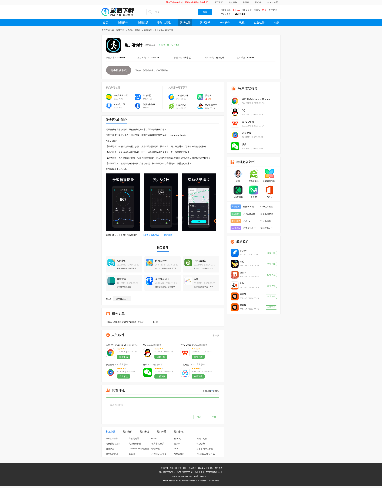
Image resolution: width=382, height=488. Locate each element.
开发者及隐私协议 (150, 235)
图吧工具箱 (202, 438)
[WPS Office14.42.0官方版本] (185, 352)
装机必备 (233, 2)
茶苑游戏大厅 (266, 228)
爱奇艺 (208, 95)
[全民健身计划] (148, 280)
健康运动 (148, 30)
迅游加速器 (238, 197)
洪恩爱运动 (161, 261)
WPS (176, 448)
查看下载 (123, 357)
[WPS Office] (235, 123)
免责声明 (164, 468)
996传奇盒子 (227, 14)
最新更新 (201, 468)
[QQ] (235, 112)
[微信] (235, 146)
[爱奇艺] (253, 190)
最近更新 (218, 2)
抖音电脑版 (265, 221)
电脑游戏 (142, 22)
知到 (242, 283)
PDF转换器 (272, 2)
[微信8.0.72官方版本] (147, 372)
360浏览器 (226, 10)
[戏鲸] (235, 264)
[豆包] (238, 173)
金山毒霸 (147, 95)
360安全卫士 (249, 214)
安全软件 (236, 214)
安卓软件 (185, 22)
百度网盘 (185, 364)
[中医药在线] (187, 261)
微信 (145, 364)
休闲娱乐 (236, 228)
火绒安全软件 (135, 443)
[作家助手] (235, 253)
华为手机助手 (157, 443)
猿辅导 (243, 294)
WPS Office (186, 345)
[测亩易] (235, 275)
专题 (276, 22)
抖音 (264, 10)
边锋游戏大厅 (249, 228)
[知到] (235, 285)
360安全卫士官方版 (251, 10)
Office (269, 197)
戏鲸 (242, 261)
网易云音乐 (179, 454)
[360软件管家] (269, 173)
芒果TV (246, 221)
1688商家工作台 (159, 454)
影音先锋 (110, 364)
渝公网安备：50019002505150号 (208, 472)
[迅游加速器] (238, 190)
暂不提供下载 (119, 70)
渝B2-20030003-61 (185, 472)
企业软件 (259, 22)
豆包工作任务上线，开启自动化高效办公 (185, 2)
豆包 (238, 181)
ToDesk (236, 10)
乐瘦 (196, 279)
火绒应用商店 (112, 454)
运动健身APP (122, 299)
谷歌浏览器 (134, 438)
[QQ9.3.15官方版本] (147, 352)
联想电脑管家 (149, 104)
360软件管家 (112, 438)
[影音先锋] (235, 135)
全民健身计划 (162, 279)
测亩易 (243, 272)
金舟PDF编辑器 (250, 206)
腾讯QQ (177, 438)
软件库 (246, 2)
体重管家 (121, 279)
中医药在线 (200, 261)
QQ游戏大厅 (211, 105)
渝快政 (177, 443)
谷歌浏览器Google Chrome (118, 345)
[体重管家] (110, 280)
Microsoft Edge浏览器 (139, 448)
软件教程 (218, 468)
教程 (242, 22)
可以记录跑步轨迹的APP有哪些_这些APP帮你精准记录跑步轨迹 (126, 322)
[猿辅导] (235, 296)
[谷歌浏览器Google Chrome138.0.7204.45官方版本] (110, 352)
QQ (145, 345)
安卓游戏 (205, 22)
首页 (105, 22)
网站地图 (192, 468)
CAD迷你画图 (266, 206)
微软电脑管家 (266, 214)
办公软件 (236, 206)
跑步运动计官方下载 (163, 30)
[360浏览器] (253, 173)
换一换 (216, 335)
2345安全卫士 (120, 104)
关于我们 (183, 468)
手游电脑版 (164, 22)
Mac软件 (225, 22)
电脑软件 (122, 22)
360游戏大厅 (182, 95)
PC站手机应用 (134, 30)
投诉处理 (173, 468)
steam (154, 438)
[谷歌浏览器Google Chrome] (235, 100)
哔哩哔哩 (155, 448)
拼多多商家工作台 (205, 448)
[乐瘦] (187, 280)
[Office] (269, 190)
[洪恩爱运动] (148, 261)
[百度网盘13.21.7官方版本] (185, 372)
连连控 (132, 454)
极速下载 (120, 30)
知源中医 (121, 261)
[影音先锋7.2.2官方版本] (110, 372)
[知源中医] (110, 261)
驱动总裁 (201, 443)
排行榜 (258, 2)
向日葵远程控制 (113, 443)
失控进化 (272, 10)
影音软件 (236, 221)
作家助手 (244, 251)
